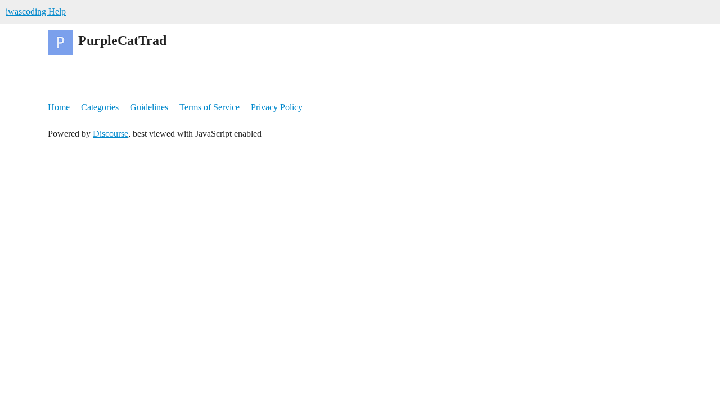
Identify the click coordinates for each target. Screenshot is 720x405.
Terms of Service (209, 107)
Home (59, 107)
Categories (100, 107)
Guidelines (149, 107)
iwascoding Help (36, 11)
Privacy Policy (277, 107)
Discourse (110, 133)
